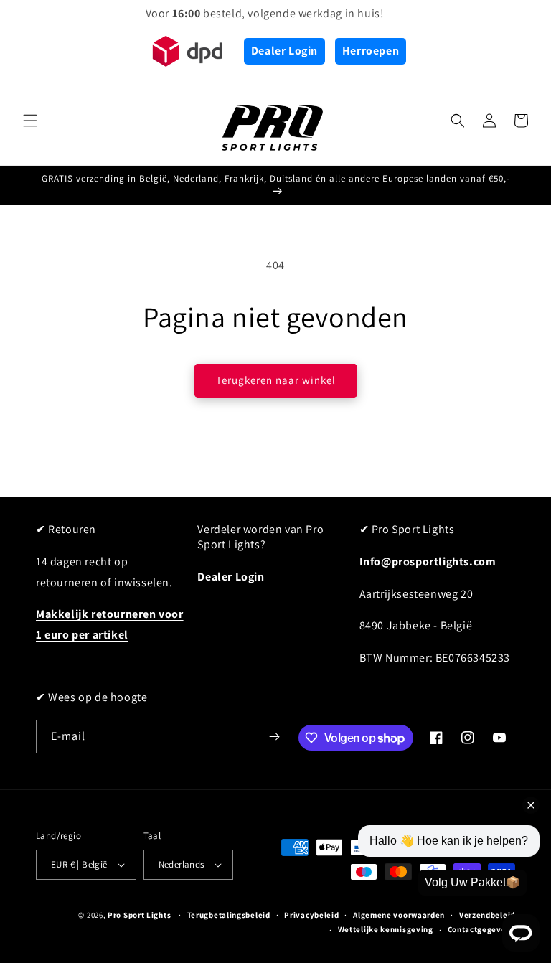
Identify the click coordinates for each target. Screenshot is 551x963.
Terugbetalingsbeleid (228, 915)
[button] (30, 120)
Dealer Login (284, 50)
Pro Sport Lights (139, 915)
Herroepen (370, 50)
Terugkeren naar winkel (276, 380)
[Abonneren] (275, 736)
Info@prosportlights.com (427, 561)
